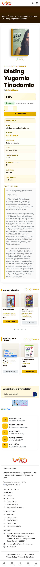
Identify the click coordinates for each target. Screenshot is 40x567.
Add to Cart (21, 114)
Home (4, 16)
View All (34, 290)
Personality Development (27, 16)
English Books (12, 520)
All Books (10, 514)
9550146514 (11, 547)
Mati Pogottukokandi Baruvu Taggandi (9, 360)
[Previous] (25, 289)
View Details (29, 323)
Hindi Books (11, 523)
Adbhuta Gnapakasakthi (27, 310)
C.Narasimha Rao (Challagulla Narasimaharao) (27, 315)
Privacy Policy (12, 504)
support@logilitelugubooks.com (19, 544)
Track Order (12, 501)
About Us (10, 498)
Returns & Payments (15, 507)
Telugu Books (12, 517)
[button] (12, 564)
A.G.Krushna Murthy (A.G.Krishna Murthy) (9, 314)
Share (21, 59)
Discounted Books (14, 526)
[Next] (29, 289)
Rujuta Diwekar (12, 90)
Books (12, 16)
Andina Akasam (8, 309)
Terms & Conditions (26, 557)
